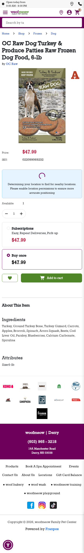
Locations (45, 475)
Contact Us (10, 475)
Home (5, 33)
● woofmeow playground (42, 493)
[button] (8, 545)
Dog (53, 33)
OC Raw (12, 64)
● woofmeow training (66, 484)
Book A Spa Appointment (43, 466)
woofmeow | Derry (42, 432)
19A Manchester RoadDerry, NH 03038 (42, 450)
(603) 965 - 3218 (42, 441)
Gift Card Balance (69, 475)
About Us (28, 475)
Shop (21, 33)
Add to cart (55, 278)
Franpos (52, 529)
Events (74, 466)
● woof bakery (13, 484)
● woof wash (37, 484)
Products (12, 466)
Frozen (37, 33)
